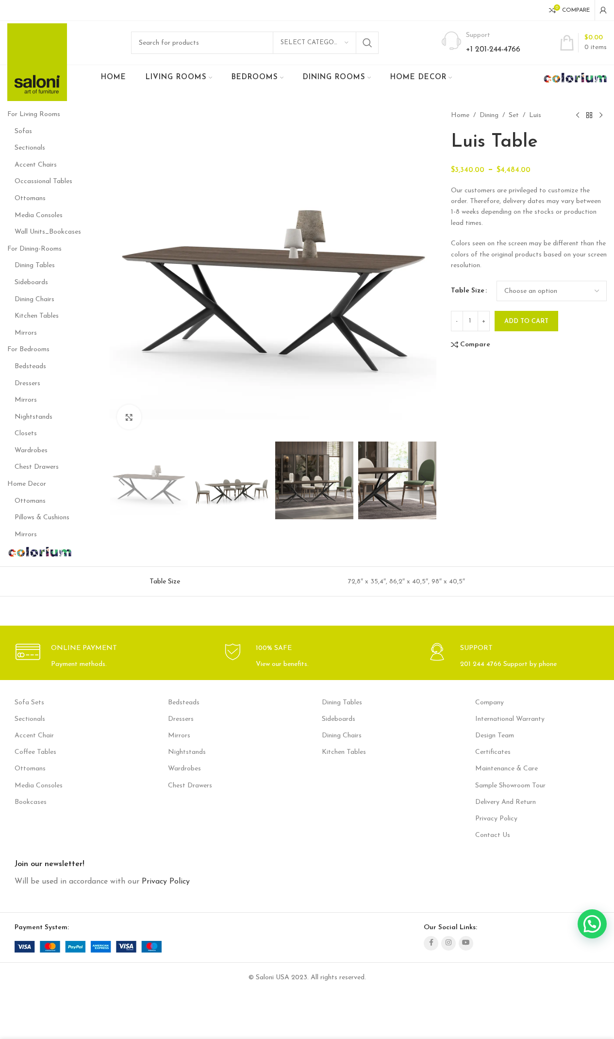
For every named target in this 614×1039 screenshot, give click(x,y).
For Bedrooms (28, 349)
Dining (489, 115)
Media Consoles (39, 215)
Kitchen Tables (37, 316)
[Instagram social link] (448, 943)
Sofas (23, 131)
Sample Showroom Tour (510, 785)
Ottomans (30, 198)
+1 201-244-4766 (493, 49)
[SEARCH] (367, 43)
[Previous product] (577, 115)
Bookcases (31, 802)
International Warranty (510, 719)
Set (514, 115)
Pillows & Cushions (42, 517)
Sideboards (31, 282)
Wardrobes (31, 450)
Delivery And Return (505, 802)
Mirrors (26, 333)
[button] (122, 480)
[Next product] (601, 115)
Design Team (494, 735)
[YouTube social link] (466, 943)
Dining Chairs (34, 299)
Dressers (27, 383)
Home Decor (26, 484)
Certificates (493, 752)
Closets (26, 433)
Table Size (467, 290)
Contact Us (492, 835)
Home (460, 115)
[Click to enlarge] (129, 417)
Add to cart (526, 321)
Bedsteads (30, 366)
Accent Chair (34, 735)
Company (489, 702)
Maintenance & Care (506, 768)
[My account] (603, 10)
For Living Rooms (33, 114)
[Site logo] (37, 62)
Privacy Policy (496, 818)
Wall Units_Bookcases (48, 232)
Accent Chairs (36, 165)
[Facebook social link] (431, 943)
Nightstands (33, 417)
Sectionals (30, 148)
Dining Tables (35, 265)
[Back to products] (589, 115)
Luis (535, 115)
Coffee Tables (35, 752)
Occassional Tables (43, 181)
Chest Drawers (37, 467)
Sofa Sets (29, 702)
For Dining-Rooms (34, 249)
